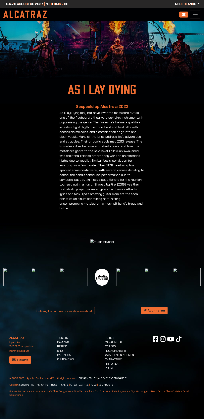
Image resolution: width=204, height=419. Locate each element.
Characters (114, 359)
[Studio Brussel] (102, 277)
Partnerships (39, 384)
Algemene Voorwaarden (113, 378)
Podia (109, 368)
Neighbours (105, 384)
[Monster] (187, 281)
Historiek (112, 363)
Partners (64, 355)
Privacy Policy (87, 378)
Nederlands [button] (186, 4)
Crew (73, 384)
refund (62, 346)
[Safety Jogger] (17, 281)
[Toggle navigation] (195, 15)
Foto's (110, 338)
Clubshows (65, 359)
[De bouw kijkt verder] (158, 281)
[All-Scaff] (73, 281)
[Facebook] (155, 339)
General (24, 384)
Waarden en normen (119, 355)
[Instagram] (163, 339)
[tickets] (183, 15)
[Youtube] (170, 339)
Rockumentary (116, 351)
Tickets (22, 360)
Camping (63, 342)
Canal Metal (114, 342)
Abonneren (156, 310)
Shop (61, 351)
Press (53, 384)
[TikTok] (178, 339)
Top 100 (110, 346)
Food (93, 384)
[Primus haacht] (130, 281)
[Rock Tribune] (45, 281)
